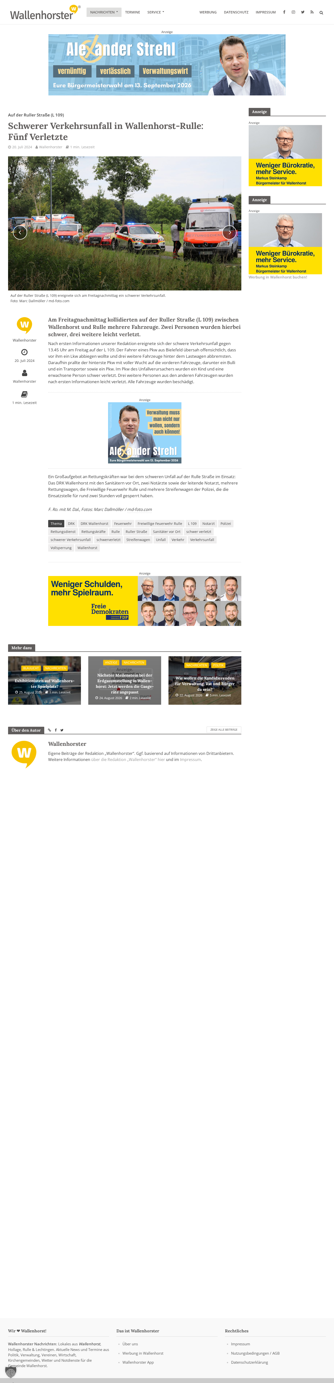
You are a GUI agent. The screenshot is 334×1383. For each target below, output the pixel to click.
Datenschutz (236, 12)
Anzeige (111, 662)
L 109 (192, 523)
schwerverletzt (109, 539)
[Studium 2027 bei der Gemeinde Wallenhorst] (144, 600)
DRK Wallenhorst (94, 523)
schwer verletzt (198, 531)
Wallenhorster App (138, 1362)
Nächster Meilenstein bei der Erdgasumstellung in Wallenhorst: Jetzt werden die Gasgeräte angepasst (125, 681)
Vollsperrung (61, 547)
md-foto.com (139, 509)
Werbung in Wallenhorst (142, 1352)
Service (154, 12)
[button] (11, 1372)
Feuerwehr (123, 523)
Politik (218, 665)
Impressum (266, 12)
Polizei (226, 523)
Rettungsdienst (63, 531)
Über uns (130, 1343)
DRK (71, 523)
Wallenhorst (87, 547)
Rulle (115, 531)
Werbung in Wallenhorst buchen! (278, 277)
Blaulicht (31, 668)
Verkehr (178, 539)
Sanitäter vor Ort (166, 531)
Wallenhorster (50, 147)
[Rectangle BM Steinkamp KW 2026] (285, 155)
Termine (132, 12)
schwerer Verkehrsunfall (71, 539)
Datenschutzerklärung (249, 1362)
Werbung (208, 12)
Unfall (161, 539)
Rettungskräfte (93, 531)
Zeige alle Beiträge (224, 729)
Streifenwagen (138, 539)
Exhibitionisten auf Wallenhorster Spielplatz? (45, 680)
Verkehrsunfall (202, 539)
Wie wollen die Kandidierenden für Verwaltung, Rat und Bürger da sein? (205, 680)
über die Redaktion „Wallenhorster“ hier (128, 759)
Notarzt (208, 523)
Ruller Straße (136, 531)
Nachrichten (102, 12)
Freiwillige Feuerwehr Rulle (160, 523)
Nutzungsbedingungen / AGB (255, 1352)
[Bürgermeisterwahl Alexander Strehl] (167, 64)
